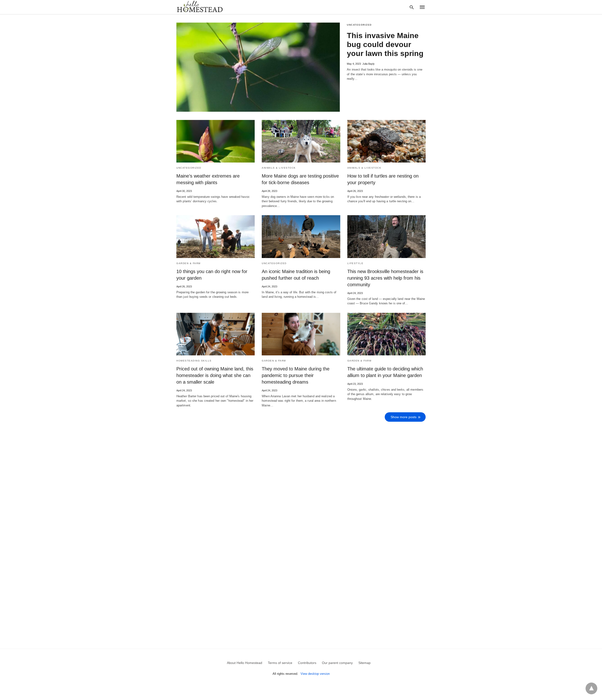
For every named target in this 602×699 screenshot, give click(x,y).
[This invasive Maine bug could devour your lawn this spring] (258, 67)
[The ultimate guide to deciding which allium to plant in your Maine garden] (386, 334)
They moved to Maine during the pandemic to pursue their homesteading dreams (295, 375)
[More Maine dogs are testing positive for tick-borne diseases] (301, 141)
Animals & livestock (279, 168)
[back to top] (591, 688)
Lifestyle (355, 263)
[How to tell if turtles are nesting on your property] (386, 141)
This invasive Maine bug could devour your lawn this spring (385, 44)
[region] (297, 531)
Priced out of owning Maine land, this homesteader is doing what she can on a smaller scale (214, 375)
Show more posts (403, 417)
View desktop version (315, 673)
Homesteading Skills (194, 360)
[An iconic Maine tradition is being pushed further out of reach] (301, 236)
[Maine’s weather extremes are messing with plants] (215, 141)
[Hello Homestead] (199, 6)
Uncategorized (359, 25)
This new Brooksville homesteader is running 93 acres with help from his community (385, 278)
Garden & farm (188, 263)
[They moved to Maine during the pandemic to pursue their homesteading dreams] (301, 334)
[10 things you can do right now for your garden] (215, 236)
